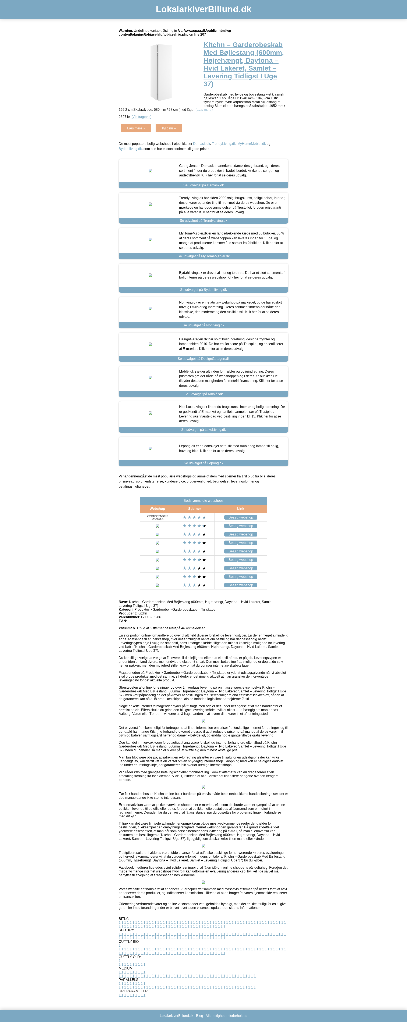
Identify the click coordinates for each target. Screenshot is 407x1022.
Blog (199, 1016)
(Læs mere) (204, 109)
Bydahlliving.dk (130, 149)
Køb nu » (169, 128)
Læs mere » (136, 128)
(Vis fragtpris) (141, 117)
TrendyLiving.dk (224, 144)
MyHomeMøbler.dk (251, 144)
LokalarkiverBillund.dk (203, 9)
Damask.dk (201, 144)
